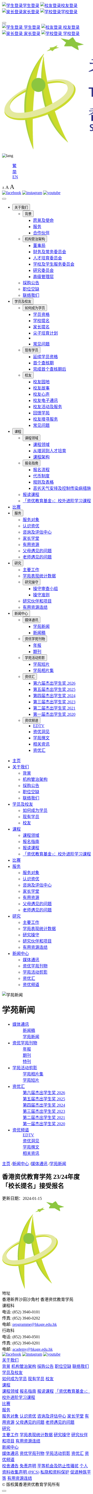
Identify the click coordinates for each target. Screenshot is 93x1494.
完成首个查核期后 (49, 369)
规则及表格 (43, 482)
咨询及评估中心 (37, 532)
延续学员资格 (45, 357)
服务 (37, 226)
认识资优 (31, 526)
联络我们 (31, 295)
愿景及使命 (43, 220)
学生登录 (31, 27)
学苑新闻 (41, 626)
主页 (16, 761)
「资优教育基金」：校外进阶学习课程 (57, 501)
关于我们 (21, 207)
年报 (37, 645)
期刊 (37, 651)
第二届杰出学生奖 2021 (54, 708)
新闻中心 (21, 613)
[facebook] (11, 192)
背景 (28, 214)
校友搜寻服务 (45, 419)
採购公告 (31, 283)
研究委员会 (43, 270)
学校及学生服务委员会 (53, 264)
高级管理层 (43, 276)
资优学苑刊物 (35, 639)
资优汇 (30, 677)
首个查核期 (43, 363)
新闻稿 (39, 633)
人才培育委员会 (47, 258)
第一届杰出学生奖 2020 (54, 714)
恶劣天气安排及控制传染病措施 (62, 488)
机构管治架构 (35, 239)
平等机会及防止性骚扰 (58, 1466)
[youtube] (51, 192)
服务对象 (31, 520)
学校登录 (71, 33)
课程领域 (31, 438)
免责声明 (28, 1466)
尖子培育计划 (45, 333)
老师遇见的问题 (37, 557)
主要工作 (31, 570)
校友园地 (41, 382)
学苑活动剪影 (35, 658)
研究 (17, 563)
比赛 (16, 507)
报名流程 (41, 470)
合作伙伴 (41, 233)
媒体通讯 (31, 620)
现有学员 (31, 350)
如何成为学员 (35, 308)
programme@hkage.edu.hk (34, 1324)
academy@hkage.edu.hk (32, 1349)
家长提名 (41, 327)
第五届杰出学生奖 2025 (54, 689)
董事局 (39, 245)
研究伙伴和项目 (37, 601)
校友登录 (71, 27)
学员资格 (41, 314)
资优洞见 (41, 732)
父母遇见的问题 (37, 551)
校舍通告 (10, 1466)
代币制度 (41, 476)
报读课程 (31, 494)
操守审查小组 (45, 588)
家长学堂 (31, 538)
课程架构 (41, 457)
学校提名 (41, 320)
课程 (17, 432)
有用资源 (31, 544)
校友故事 (41, 388)
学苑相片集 (43, 670)
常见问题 (41, 344)
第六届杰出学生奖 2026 (54, 683)
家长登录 (31, 33)
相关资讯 (41, 744)
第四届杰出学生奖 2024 (54, 695)
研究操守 (31, 582)
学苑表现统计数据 (39, 576)
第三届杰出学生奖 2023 (54, 702)
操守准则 (41, 595)
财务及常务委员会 (49, 252)
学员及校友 (22, 301)
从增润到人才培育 (49, 451)
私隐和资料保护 (54, 1472)
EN (15, 177)
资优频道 (31, 721)
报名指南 (31, 463)
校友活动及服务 (47, 407)
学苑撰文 (41, 738)
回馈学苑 (41, 413)
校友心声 (41, 394)
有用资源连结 (35, 607)
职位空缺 (31, 289)
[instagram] (32, 192)
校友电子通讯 (45, 400)
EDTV (38, 726)
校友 (28, 375)
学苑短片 (41, 664)
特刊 (27, 1061)
